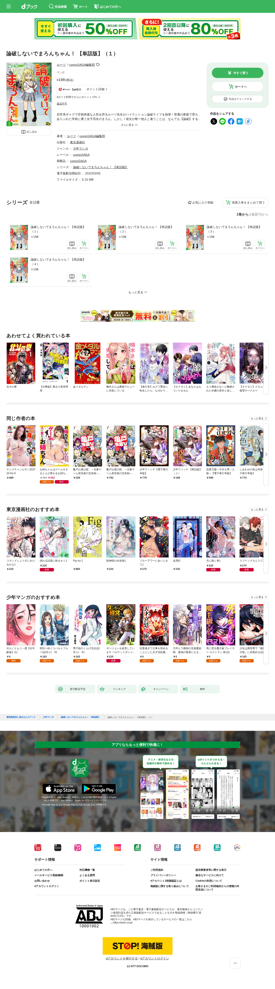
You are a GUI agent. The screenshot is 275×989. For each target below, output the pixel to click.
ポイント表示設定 (89, 880)
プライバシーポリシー (163, 875)
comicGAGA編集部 (82, 64)
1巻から (243, 214)
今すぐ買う (240, 73)
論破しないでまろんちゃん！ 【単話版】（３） (234, 229)
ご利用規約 (156, 869)
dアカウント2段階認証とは (166, 880)
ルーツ (61, 64)
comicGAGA (81, 154)
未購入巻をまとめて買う (248, 202)
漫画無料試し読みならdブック (21, 717)
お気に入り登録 (202, 202)
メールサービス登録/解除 (48, 875)
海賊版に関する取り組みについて (169, 886)
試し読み (32, 131)
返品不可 (62, 103)
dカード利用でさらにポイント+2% (77, 97)
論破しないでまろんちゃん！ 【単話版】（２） (146, 229)
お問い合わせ (42, 880)
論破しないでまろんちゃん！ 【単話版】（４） (58, 262)
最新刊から (260, 214)
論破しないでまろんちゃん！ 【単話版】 (100, 167)
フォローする (98, 65)
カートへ (241, 86)
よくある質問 (87, 875)
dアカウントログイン (46, 886)
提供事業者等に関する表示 (211, 869)
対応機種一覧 (87, 869)
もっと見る (257, 418)
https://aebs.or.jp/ (123, 922)
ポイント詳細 (95, 89)
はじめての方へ (43, 869)
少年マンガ (80, 148)
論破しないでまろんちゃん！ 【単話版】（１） (58, 229)
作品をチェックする (240, 98)
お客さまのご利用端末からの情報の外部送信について (217, 888)
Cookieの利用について (209, 880)
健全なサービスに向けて (210, 875)
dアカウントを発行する (122, 958)
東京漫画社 (77, 142)
